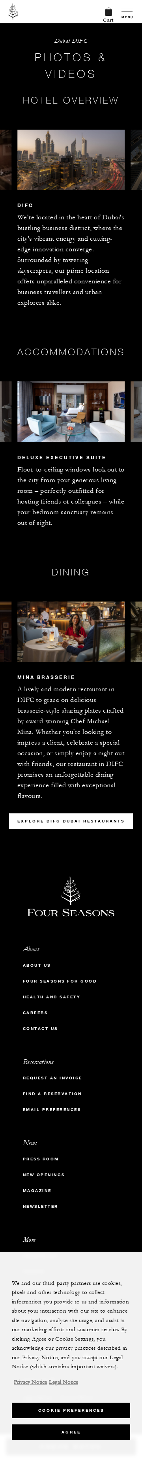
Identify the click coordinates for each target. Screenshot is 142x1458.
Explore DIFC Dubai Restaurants (71, 821)
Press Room (41, 1159)
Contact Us (40, 1028)
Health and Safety (52, 997)
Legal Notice (63, 1382)
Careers (35, 1012)
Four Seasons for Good (60, 981)
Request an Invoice (52, 1078)
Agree (71, 1432)
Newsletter (40, 1206)
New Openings (44, 1174)
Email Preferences (52, 1109)
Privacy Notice (30, 1382)
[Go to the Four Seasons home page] (13, 11)
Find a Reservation (52, 1093)
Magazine (37, 1190)
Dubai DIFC (71, 41)
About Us (37, 965)
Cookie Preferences (71, 1410)
